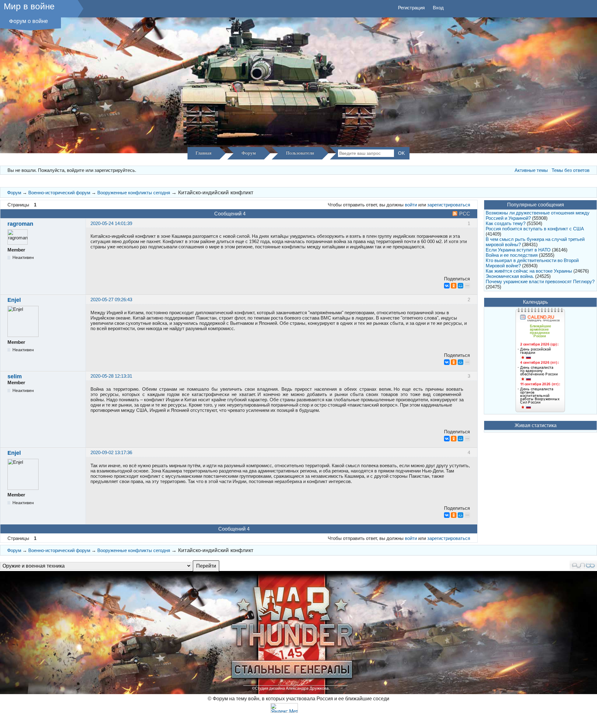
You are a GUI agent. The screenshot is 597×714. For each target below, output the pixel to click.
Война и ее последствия (512, 255)
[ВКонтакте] (447, 285)
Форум (249, 152)
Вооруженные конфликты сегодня (133, 192)
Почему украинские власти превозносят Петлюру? (540, 281)
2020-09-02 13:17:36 (111, 452)
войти (411, 204)
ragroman (20, 224)
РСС (464, 213)
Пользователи (300, 152)
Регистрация (411, 7)
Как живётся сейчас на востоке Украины (529, 271)
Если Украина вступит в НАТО (518, 249)
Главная (203, 152)
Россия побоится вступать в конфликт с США (535, 228)
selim (14, 376)
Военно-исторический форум (59, 192)
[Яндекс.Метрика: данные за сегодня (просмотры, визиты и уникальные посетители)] (284, 708)
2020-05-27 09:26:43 (111, 299)
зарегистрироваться (448, 204)
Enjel (14, 300)
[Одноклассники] (453, 285)
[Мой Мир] (460, 285)
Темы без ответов (571, 170)
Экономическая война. (510, 276)
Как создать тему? (505, 223)
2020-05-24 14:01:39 (111, 223)
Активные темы (531, 170)
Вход (438, 7)
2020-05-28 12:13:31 (111, 376)
